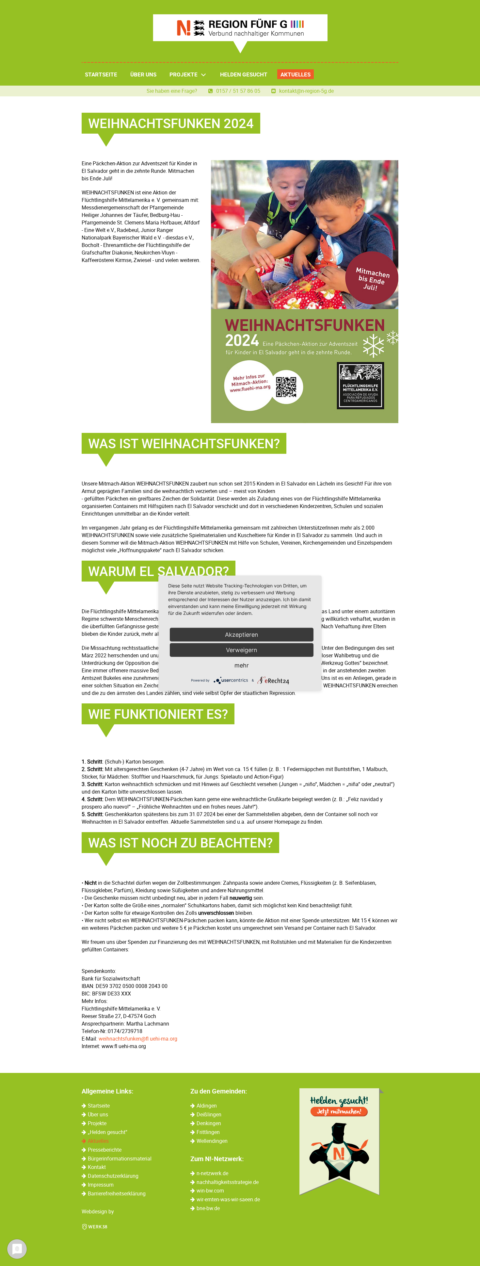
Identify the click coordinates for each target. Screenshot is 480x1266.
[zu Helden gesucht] (341, 1142)
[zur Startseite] (240, 34)
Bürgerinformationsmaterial (120, 1158)
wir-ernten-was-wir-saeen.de (228, 1199)
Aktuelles (295, 74)
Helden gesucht (243, 74)
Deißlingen (209, 1114)
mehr (241, 665)
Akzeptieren (241, 634)
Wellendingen (212, 1140)
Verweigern (241, 649)
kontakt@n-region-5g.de (306, 90)
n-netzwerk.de (212, 1173)
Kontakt (97, 1167)
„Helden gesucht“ (107, 1132)
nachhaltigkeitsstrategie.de (228, 1182)
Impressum (101, 1184)
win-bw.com (210, 1190)
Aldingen (207, 1105)
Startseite (101, 74)
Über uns (143, 74)
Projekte (183, 74)
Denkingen (209, 1123)
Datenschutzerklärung (113, 1175)
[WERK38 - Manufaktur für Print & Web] (95, 1226)
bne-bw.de (208, 1208)
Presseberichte (104, 1149)
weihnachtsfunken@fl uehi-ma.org (138, 1038)
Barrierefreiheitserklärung (117, 1193)
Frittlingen (208, 1132)
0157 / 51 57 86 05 (239, 90)
